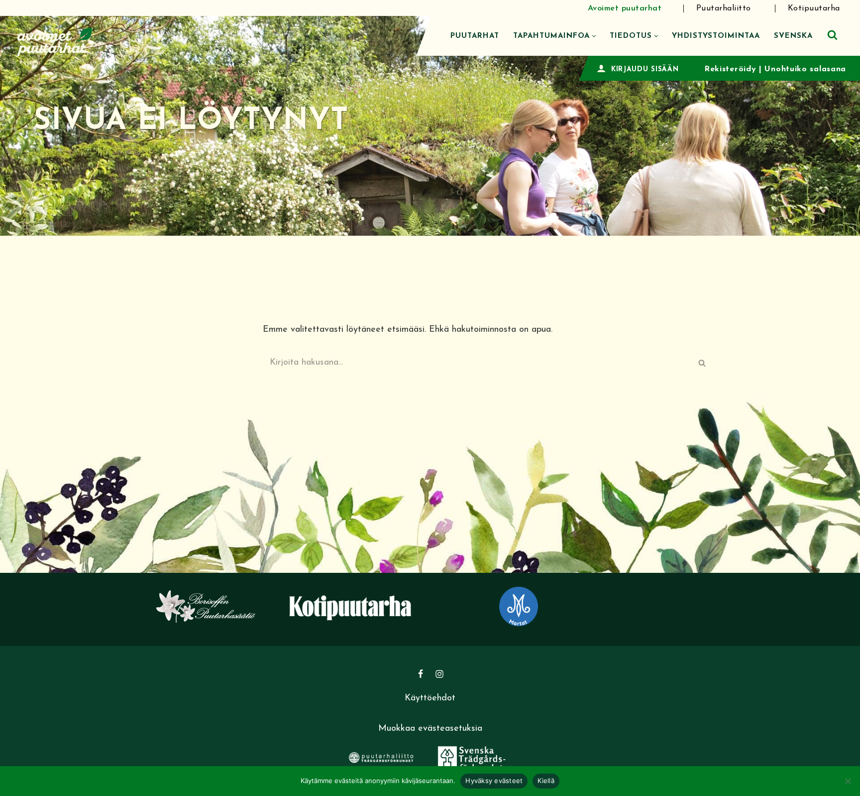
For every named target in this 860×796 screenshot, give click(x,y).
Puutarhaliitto (723, 8)
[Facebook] (421, 674)
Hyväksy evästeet (494, 781)
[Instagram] (439, 674)
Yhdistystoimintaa (716, 36)
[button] (594, 36)
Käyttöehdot (430, 698)
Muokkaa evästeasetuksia (430, 728)
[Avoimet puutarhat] (55, 40)
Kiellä (546, 781)
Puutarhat (474, 36)
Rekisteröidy (730, 69)
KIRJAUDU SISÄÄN (645, 69)
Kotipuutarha (814, 8)
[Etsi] (832, 34)
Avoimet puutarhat (625, 8)
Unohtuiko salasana (805, 69)
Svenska (793, 36)
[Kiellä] (848, 781)
